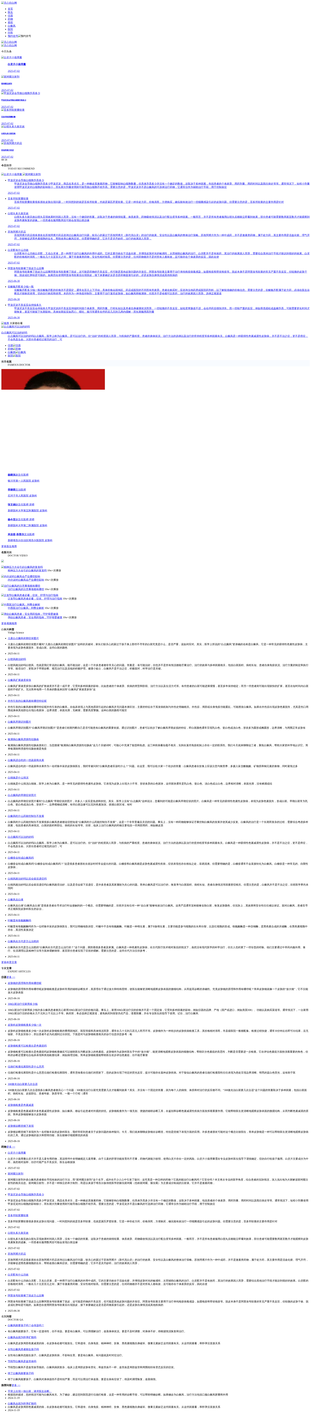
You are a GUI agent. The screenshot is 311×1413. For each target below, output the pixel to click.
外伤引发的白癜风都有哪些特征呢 (27, 1099)
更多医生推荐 (9, 945)
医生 (10, 12)
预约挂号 (13, 36)
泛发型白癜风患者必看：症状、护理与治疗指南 (35, 997)
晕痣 (10, 22)
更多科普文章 (9, 1361)
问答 (10, 32)
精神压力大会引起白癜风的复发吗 (27, 969)
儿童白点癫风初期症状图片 (23, 1037)
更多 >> (10, 1376)
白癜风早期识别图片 (19, 1120)
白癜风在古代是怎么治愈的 (23, 1340)
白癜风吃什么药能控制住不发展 (26, 1215)
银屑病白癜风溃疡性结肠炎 (23, 1138)
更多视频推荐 (9, 1022)
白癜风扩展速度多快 (19, 1079)
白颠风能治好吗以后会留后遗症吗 (27, 1277)
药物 (10, 19)
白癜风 (12, 25)
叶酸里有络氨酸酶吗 (19, 1319)
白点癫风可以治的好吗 (21, 1235)
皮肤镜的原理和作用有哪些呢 (24, 1382)
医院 (10, 29)
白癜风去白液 (15, 1298)
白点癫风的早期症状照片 (22, 1194)
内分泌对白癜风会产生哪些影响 (26, 978)
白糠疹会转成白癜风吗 (21, 1256)
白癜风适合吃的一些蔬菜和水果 (26, 1159)
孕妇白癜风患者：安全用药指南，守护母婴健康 (35, 1016)
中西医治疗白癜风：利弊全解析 (26, 1007)
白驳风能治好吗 (17, 1058)
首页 (10, 8)
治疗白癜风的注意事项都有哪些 (26, 988)
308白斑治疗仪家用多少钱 (23, 1403)
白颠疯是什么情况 (18, 1176)
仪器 (10, 15)
